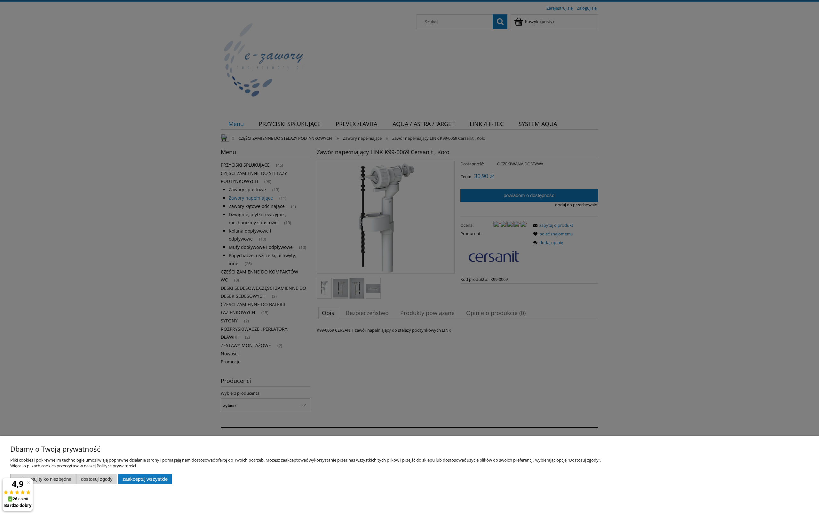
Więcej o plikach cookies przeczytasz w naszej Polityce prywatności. (73, 466)
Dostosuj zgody (97, 479)
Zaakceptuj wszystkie (145, 479)
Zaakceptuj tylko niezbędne (43, 479)
